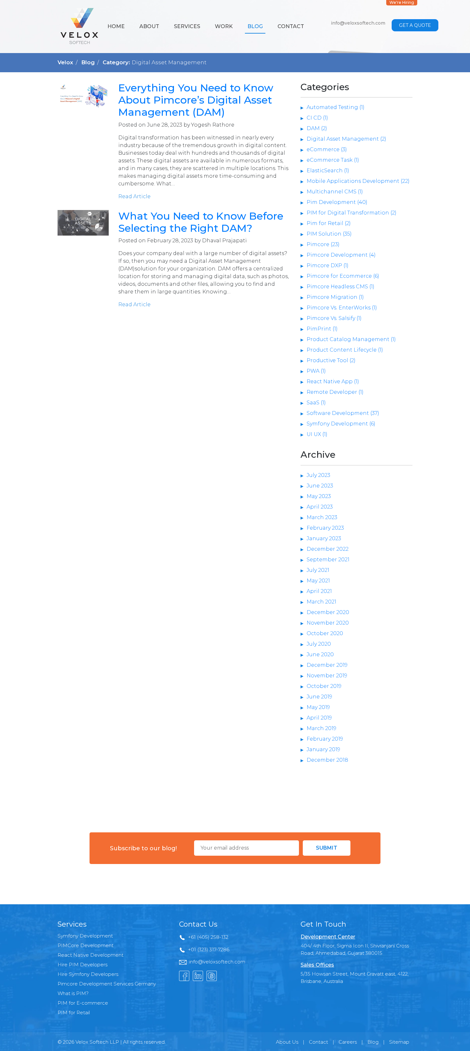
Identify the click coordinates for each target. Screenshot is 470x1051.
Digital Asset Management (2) (346, 139)
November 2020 (328, 623)
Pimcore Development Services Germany (107, 984)
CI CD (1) (317, 118)
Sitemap (399, 1042)
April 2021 (319, 591)
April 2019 (319, 718)
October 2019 (324, 686)
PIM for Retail (74, 1012)
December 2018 (327, 760)
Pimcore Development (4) (341, 255)
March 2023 (322, 517)
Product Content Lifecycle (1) (345, 350)
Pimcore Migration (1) (335, 297)
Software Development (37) (343, 413)
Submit (326, 848)
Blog (255, 26)
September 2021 (328, 560)
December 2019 (327, 665)
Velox (65, 62)
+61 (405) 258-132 (208, 937)
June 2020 (320, 654)
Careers (348, 1042)
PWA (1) (316, 371)
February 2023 (325, 528)
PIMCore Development (86, 945)
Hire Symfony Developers (88, 974)
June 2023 (320, 486)
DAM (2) (317, 128)
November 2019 (327, 676)
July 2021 (318, 570)
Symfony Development (85, 936)
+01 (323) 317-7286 (208, 949)
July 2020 (319, 644)
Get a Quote (415, 25)
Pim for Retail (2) (329, 223)
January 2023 (324, 538)
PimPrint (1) (322, 329)
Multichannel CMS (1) (335, 192)
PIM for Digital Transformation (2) (351, 213)
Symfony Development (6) (341, 424)
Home (116, 26)
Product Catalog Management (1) (351, 339)
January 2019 (323, 749)
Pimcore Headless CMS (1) (340, 287)
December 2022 (328, 549)
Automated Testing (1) (335, 107)
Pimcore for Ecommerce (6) (343, 276)
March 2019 (321, 728)
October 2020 (325, 633)
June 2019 (319, 697)
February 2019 (325, 739)
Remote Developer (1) (335, 392)
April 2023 (320, 507)
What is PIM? (73, 993)
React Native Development (90, 955)
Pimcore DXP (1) (328, 265)
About (149, 26)
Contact (291, 26)
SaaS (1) (316, 403)
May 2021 (318, 581)
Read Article (134, 196)
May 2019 (318, 707)
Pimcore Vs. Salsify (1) (334, 318)
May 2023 (319, 496)
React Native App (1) (333, 381)
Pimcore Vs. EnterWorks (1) (342, 308)
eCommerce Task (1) (333, 160)
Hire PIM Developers (82, 964)
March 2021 (321, 602)
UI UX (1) (317, 434)
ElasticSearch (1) (328, 170)
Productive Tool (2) (331, 360)
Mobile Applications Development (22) (358, 181)
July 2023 (318, 475)
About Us (287, 1042)
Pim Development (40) (337, 202)
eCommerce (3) (327, 149)
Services (187, 26)
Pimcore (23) (323, 244)
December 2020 (328, 612)
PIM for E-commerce (83, 1003)
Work (224, 26)
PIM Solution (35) (329, 234)
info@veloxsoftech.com (358, 23)
